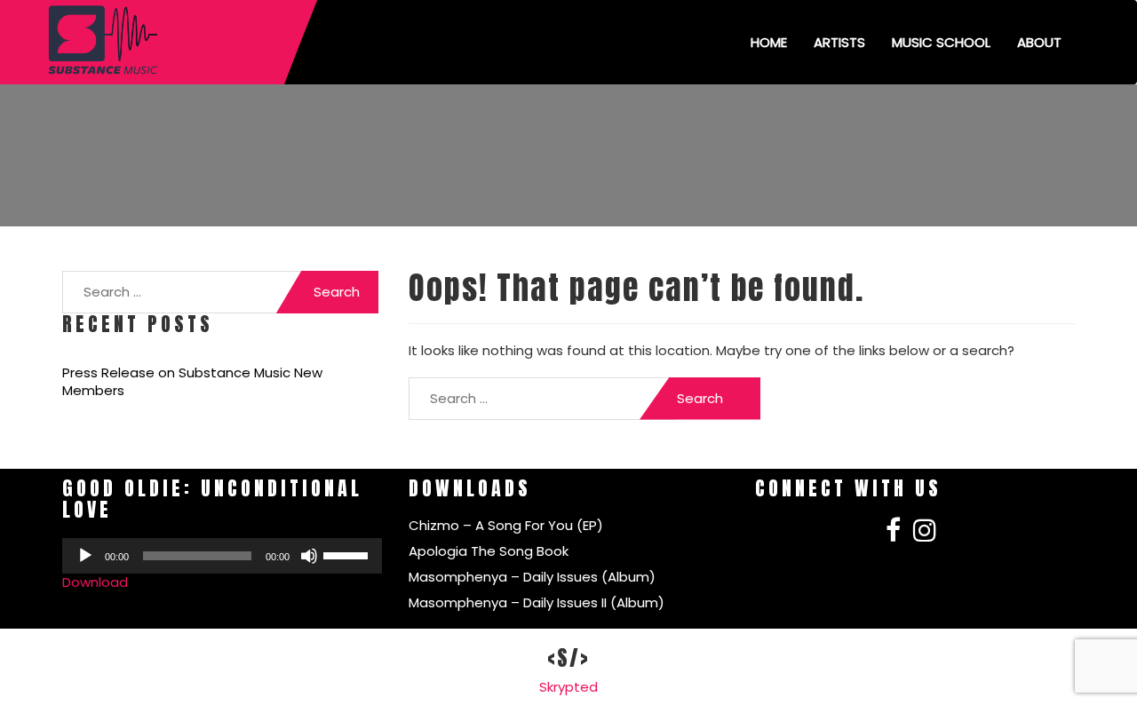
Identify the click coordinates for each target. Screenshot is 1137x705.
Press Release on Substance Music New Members (192, 382)
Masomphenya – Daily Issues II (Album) (536, 602)
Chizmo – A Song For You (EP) (506, 525)
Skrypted (568, 686)
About (1039, 42)
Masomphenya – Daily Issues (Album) (532, 576)
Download (95, 582)
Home (769, 42)
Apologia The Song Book (488, 551)
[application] (222, 556)
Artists (839, 42)
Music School (941, 42)
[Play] (85, 556)
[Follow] (893, 535)
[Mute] (309, 556)
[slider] (348, 554)
